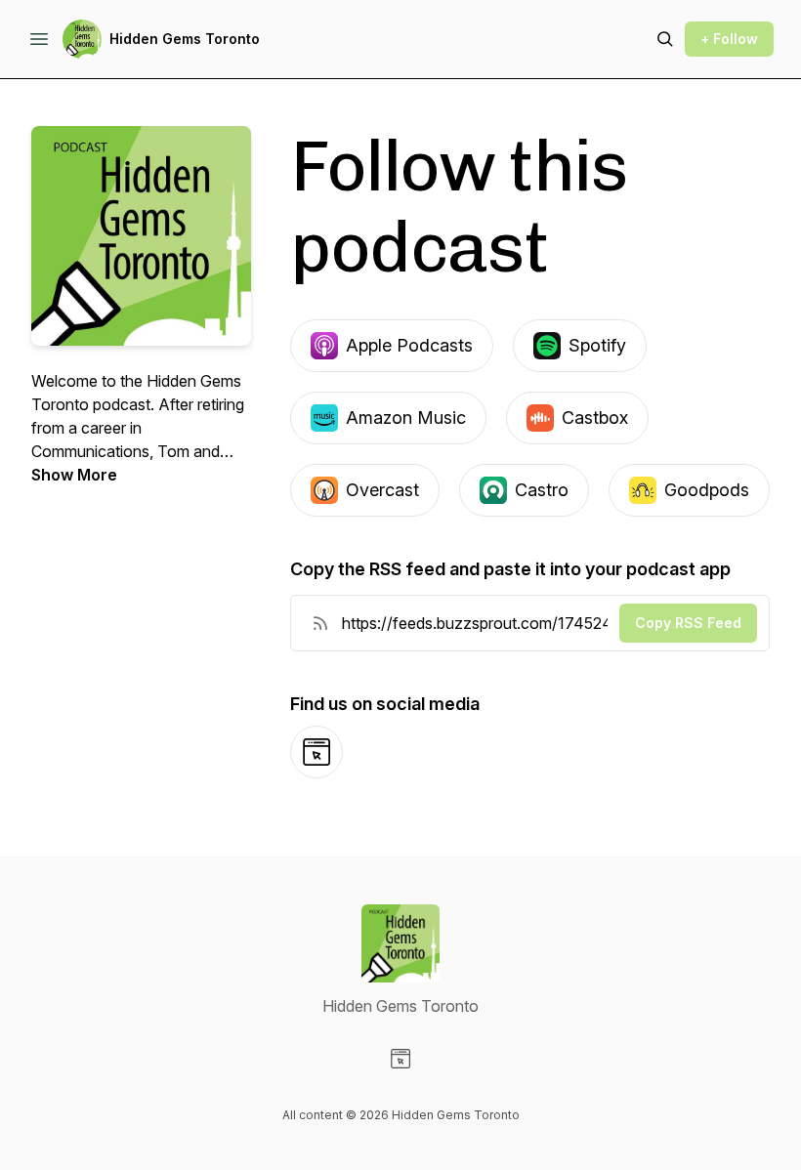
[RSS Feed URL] (320, 623)
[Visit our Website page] (400, 1058)
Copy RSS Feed (688, 622)
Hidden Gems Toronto (184, 38)
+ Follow (729, 38)
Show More (74, 474)
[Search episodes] (665, 39)
